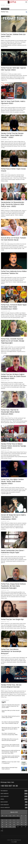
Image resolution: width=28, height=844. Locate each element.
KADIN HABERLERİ (5, 804)
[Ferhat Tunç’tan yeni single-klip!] (14, 609)
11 (6, 822)
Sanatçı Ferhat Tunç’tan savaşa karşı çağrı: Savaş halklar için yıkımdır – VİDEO (12, 135)
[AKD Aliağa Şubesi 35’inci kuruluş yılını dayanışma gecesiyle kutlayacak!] (24, 740)
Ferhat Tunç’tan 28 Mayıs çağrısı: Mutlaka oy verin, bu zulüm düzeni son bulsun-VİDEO (13, 376)
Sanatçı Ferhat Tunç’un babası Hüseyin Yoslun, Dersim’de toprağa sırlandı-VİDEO (13, 446)
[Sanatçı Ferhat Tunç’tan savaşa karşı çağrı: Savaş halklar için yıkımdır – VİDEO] (14, 122)
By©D (15, 841)
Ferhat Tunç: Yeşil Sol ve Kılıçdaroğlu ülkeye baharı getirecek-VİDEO (10, 412)
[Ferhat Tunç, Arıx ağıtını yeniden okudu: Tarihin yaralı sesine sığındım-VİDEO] (14, 469)
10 (2, 822)
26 (10, 826)
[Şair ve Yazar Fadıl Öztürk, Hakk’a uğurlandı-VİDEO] (14, 91)
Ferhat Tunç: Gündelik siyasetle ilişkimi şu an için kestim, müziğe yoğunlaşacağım (12, 341)
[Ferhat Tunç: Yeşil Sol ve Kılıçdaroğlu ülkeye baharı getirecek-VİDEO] (14, 399)
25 (6, 826)
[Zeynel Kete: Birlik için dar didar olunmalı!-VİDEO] (24, 712)
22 (21, 824)
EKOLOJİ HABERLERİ (5, 807)
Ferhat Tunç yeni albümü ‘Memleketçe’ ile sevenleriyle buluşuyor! (11, 651)
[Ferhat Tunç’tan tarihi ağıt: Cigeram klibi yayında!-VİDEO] (14, 57)
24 (2, 826)
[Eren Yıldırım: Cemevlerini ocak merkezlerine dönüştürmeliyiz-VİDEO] (24, 735)
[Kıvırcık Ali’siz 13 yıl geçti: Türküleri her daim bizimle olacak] (14, 227)
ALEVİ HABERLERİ (4, 796)
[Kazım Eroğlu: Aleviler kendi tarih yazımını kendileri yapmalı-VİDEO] (24, 717)
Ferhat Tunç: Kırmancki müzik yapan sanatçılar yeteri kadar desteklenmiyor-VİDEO (14, 307)
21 (17, 824)
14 (17, 822)
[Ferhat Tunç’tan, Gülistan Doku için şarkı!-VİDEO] (14, 24)
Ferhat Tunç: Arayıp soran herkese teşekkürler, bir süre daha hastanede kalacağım (13, 586)
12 (10, 822)
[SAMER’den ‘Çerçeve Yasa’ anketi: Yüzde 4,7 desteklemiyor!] (24, 763)
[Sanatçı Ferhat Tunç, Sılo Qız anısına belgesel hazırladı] (14, 674)
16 (25, 822)
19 (10, 824)
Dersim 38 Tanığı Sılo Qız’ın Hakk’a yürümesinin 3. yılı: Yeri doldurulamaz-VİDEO (13, 517)
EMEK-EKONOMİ (4, 801)
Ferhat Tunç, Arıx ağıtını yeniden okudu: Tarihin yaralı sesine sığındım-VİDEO (12, 481)
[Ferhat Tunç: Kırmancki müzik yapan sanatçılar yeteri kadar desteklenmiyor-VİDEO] (14, 294)
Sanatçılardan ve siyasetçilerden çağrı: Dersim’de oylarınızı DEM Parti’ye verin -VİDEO (12, 204)
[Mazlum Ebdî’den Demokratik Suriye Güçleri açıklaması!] (24, 769)
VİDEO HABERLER (4, 793)
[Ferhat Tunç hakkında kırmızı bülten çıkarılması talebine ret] (14, 260)
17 (2, 824)
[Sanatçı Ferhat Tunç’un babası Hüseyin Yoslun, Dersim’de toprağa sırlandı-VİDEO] (14, 433)
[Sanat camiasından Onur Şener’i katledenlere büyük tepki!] (14, 540)
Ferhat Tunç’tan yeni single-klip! (12, 619)
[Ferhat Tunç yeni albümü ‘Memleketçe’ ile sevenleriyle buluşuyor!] (14, 639)
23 (25, 824)
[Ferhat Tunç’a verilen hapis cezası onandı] (14, 158)
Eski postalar (5, 700)
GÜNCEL (2, 799)
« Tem (2, 830)
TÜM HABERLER (4, 790)
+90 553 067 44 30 (9, 786)
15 (21, 822)
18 (6, 824)
